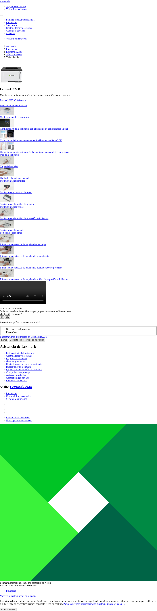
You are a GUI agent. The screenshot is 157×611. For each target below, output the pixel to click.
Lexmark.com (21, 387)
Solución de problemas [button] (11, 232)
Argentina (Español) (16, 6)
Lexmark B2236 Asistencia (13, 100)
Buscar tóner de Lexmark (18, 366)
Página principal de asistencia (20, 353)
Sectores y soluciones (16, 399)
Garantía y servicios (15, 361)
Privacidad (11, 590)
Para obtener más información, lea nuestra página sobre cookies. (94, 604)
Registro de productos (16, 358)
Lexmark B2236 (14, 51)
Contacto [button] (10, 33)
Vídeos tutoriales (14, 54)
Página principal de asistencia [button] (20, 19)
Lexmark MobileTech (16, 380)
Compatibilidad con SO (17, 377)
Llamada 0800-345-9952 (18, 417)
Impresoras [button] (11, 22)
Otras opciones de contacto (19, 420)
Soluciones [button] (11, 25)
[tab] (78, 105)
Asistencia (11, 46)
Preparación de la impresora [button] (13, 105)
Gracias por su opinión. (11, 308)
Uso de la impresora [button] (9, 154)
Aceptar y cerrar (8, 609)
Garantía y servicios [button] (15, 30)
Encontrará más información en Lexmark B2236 (23, 336)
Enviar (4, 340)
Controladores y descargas (19, 355)
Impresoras (11, 49)
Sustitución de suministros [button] (12, 180)
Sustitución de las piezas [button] (11, 206)
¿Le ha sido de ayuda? (11, 314)
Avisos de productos (16, 375)
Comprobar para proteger (18, 372)
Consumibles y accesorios (18, 396)
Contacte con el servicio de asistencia (27, 340)
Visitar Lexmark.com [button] (16, 9)
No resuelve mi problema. (18, 329)
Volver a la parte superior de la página (18, 596)
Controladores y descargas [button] (19, 28)
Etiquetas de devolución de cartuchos (24, 369)
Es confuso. (11, 332)
